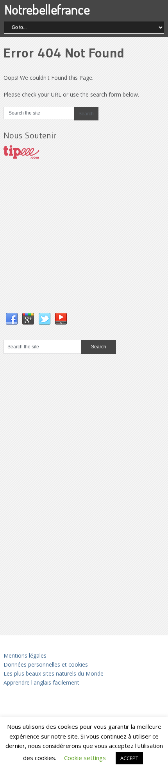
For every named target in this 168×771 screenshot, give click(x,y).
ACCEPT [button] (129, 758)
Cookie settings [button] (85, 758)
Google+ (28, 319)
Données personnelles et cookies (46, 664)
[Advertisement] (62, 243)
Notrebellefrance (47, 9)
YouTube (61, 319)
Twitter (44, 319)
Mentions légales (25, 655)
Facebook (11, 319)
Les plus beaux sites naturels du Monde (54, 673)
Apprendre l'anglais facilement (41, 682)
